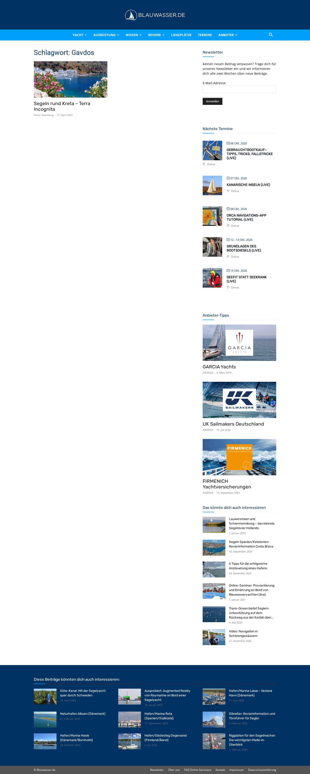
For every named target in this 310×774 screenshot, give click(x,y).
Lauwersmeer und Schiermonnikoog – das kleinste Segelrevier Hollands (252, 523)
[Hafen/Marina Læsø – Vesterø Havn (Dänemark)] (214, 697)
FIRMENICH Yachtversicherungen (227, 484)
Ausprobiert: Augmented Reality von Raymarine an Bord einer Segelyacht (167, 695)
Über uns (174, 770)
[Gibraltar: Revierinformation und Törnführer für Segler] (214, 719)
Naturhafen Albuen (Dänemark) (83, 714)
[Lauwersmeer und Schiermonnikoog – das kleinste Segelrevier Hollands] (214, 525)
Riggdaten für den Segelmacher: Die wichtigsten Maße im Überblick (252, 740)
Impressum (236, 770)
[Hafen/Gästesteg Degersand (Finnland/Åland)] (129, 741)
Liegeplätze (181, 35)
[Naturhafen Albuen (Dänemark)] (45, 719)
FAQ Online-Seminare (197, 770)
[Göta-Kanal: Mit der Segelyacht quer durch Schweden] (45, 697)
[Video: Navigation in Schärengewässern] (214, 637)
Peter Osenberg (44, 115)
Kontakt (220, 770)
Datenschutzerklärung (262, 770)
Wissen (132, 35)
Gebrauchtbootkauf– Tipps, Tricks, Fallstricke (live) (250, 154)
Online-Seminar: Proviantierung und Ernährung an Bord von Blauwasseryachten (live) (251, 590)
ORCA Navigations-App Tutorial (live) (246, 217)
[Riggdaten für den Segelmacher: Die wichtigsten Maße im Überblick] (214, 741)
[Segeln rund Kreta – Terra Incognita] (70, 79)
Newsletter (157, 770)
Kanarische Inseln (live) (248, 185)
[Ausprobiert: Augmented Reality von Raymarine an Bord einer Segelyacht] (129, 697)
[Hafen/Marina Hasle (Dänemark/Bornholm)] (45, 741)
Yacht (78, 35)
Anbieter (226, 35)
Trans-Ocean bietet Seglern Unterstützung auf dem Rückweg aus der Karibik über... (251, 612)
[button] (270, 35)
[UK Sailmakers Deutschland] (239, 400)
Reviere (154, 35)
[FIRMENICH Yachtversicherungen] (239, 457)
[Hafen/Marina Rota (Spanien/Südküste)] (129, 719)
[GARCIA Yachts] (239, 343)
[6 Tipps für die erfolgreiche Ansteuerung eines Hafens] (214, 569)
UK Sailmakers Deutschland (233, 424)
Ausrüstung (104, 35)
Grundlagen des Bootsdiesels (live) (244, 248)
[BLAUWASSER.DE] (155, 15)
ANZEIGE (208, 372)
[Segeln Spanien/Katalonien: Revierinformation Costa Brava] (214, 548)
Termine (205, 35)
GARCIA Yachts (219, 367)
